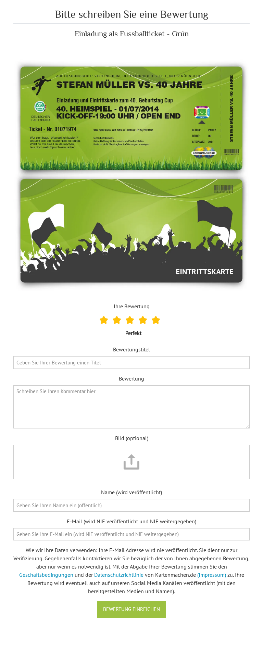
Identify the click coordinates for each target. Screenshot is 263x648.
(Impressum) (211, 574)
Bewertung (131, 378)
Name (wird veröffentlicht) (131, 492)
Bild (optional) (131, 438)
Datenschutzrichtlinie (118, 574)
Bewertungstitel (131, 349)
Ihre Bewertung (132, 306)
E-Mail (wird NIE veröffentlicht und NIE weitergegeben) (131, 521)
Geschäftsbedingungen (46, 574)
